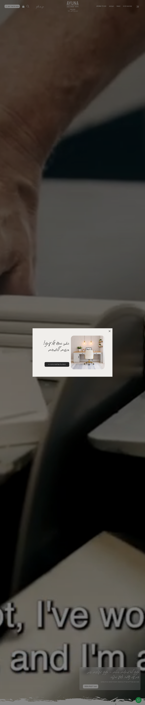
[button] (109, 331)
